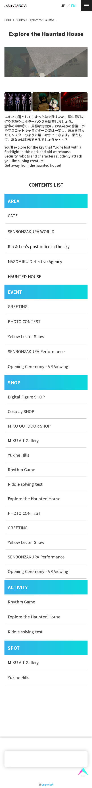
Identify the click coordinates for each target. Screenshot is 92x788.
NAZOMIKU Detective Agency (35, 261)
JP (63, 5)
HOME (8, 20)
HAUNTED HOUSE (24, 276)
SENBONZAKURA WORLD (31, 231)
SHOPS (20, 20)
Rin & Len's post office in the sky (38, 246)
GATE (13, 215)
